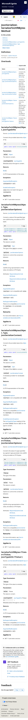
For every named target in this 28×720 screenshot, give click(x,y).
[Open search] (20, 17)
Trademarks (4, 716)
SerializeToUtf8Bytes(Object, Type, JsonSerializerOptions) (11, 44)
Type (13, 246)
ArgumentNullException (10, 181)
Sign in (25, 17)
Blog (22, 709)
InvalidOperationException (11, 419)
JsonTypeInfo (18, 161)
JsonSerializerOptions (16, 252)
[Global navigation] (1, 17)
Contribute (4, 711)
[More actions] (25, 20)
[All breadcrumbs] (2, 20)
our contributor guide (12, 656)
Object (11, 154)
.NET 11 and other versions (12, 199)
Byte (20, 77)
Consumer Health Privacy (7, 713)
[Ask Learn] (18, 20)
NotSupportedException (10, 301)
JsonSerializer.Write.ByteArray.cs (17, 133)
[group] (15, 147)
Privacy (10, 711)
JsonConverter (21, 304)
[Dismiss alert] (25, 2)
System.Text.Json (12, 55)
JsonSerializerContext (16, 373)
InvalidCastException (9, 187)
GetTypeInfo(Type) (11, 421)
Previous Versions (14, 709)
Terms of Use (20, 713)
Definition (5, 38)
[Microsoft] (14, 17)
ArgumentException (9, 289)
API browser (8, 20)
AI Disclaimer (4, 709)
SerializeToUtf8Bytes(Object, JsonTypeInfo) (13, 42)
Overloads (5, 40)
